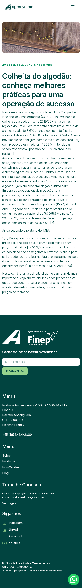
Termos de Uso (41, 563)
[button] (73, 579)
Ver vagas (9, 503)
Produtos (8, 461)
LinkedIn (14, 529)
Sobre (6, 455)
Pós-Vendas (10, 467)
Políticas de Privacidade (16, 563)
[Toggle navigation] (72, 7)
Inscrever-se (15, 371)
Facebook (16, 536)
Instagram (16, 523)
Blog (5, 473)
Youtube (14, 543)
